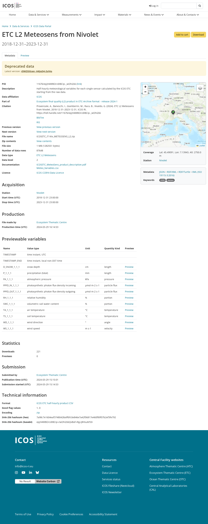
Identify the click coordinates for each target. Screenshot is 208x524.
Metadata (148, 171)
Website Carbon (45, 481)
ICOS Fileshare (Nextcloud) (118, 486)
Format (6, 403)
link (79, 83)
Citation (6, 106)
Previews (7, 356)
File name (7, 136)
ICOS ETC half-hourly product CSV (55, 403)
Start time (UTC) (11, 197)
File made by (9, 222)
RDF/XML (172, 171)
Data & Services (20, 26)
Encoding (7, 412)
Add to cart (182, 34)
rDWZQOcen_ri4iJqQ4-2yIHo (36, 71)
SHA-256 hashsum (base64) (17, 422)
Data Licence (110, 473)
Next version (9, 131)
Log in (155, 5)
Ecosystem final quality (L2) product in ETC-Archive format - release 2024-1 (77, 101)
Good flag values (11, 407)
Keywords (148, 180)
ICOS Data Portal (42, 26)
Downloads (8, 351)
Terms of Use (23, 514)
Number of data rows (14, 150)
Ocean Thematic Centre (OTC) (168, 479)
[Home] (12, 6)
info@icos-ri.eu (24, 466)
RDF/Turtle (185, 171)
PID (4, 83)
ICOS (39, 96)
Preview (25, 55)
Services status (111, 479)
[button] (39, 15)
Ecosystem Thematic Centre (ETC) (170, 473)
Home (5, 26)
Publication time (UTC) (14, 379)
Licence (6, 172)
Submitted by (9, 375)
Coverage (148, 152)
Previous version (11, 127)
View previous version (48, 127)
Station (6, 192)
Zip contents (9, 141)
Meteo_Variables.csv (47, 168)
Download (198, 34)
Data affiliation (10, 96)
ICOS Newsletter (112, 492)
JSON (162, 171)
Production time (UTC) (14, 227)
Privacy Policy (45, 514)
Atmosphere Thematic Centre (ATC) (171, 466)
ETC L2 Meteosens (46, 155)
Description (8, 88)
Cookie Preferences (71, 514)
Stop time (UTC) (11, 202)
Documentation (11, 164)
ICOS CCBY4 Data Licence (50, 172)
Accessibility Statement (103, 514)
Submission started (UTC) (16, 384)
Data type (7, 155)
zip (38, 412)
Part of (6, 101)
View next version (46, 131)
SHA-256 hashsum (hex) (15, 417)
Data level (7, 159)
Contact (107, 466)
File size (6, 145)
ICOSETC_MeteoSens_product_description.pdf (61, 164)
